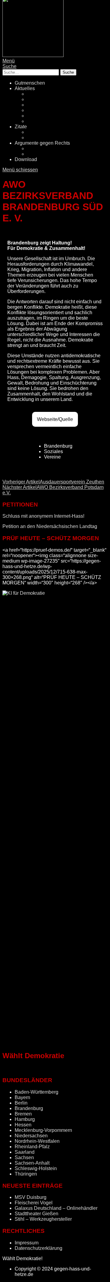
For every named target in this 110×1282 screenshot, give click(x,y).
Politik (33, 93)
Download (26, 159)
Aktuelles (25, 88)
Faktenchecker (43, 153)
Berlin (21, 1102)
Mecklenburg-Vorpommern (43, 1130)
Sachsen (24, 1157)
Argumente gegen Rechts (42, 143)
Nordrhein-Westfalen (37, 1141)
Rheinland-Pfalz (32, 1146)
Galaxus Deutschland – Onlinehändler (56, 1208)
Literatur (36, 132)
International (40, 121)
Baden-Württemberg (36, 1092)
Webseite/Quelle (55, 419)
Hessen (23, 1124)
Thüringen (26, 1173)
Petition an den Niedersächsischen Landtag (49, 526)
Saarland (25, 1152)
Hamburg (25, 1119)
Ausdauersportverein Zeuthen (53, 481)
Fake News (39, 104)
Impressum (26, 1242)
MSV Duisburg (30, 1197)
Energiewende (43, 110)
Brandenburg (29, 1108)
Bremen (23, 1113)
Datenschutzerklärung (38, 1248)
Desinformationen (46, 148)
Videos (34, 137)
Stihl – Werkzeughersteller (43, 1219)
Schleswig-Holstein (36, 1168)
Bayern (22, 1097)
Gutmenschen (30, 83)
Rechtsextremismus (48, 99)
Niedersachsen (31, 1135)
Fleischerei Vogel (34, 1202)
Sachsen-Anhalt (32, 1163)
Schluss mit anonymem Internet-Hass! (43, 516)
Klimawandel (41, 115)
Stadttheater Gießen (36, 1213)
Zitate (21, 126)
